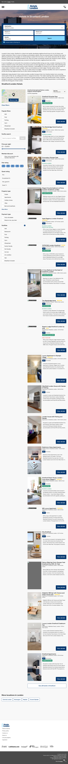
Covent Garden (34, 699)
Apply (22, 138)
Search (50, 38)
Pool (6, 117)
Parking (6, 120)
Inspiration (4, 739)
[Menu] (3, 7)
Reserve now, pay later (11, 220)
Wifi (6, 114)
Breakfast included (10, 128)
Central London (7, 699)
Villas (6, 203)
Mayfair (25, 699)
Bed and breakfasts (10, 206)
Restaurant (7, 231)
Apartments (8, 197)
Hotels (6, 194)
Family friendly (8, 246)
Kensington (17, 699)
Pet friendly (8, 249)
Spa (6, 257)
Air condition (8, 255)
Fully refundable (9, 217)
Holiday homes (9, 200)
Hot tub (7, 252)
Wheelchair (8, 126)
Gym (6, 123)
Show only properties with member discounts (11, 157)
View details (61, 121)
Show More (5, 209)
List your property (6, 737)
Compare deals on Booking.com (12, 42)
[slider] (2, 148)
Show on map (13, 100)
